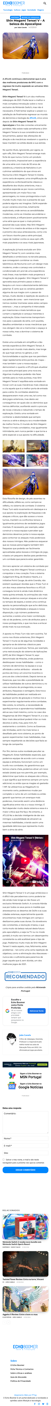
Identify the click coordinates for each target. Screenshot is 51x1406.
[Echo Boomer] (14, 3)
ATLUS (33, 118)
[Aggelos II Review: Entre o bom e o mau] (25, 1299)
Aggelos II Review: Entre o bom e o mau (20, 1314)
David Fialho (15, 1247)
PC (3, 1282)
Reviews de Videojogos (30, 17)
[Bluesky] (43, 1404)
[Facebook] (35, 1404)
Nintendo (15, 17)
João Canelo (22, 27)
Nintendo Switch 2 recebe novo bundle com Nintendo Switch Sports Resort (22, 1243)
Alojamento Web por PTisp (25, 1395)
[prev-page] (4, 1322)
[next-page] (8, 1322)
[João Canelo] (11, 1042)
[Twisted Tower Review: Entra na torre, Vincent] (25, 1264)
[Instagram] (39, 1404)
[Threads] (47, 1404)
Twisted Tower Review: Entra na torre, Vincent (23, 1279)
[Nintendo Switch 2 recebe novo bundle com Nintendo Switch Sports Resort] (25, 1226)
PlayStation (7, 1317)
